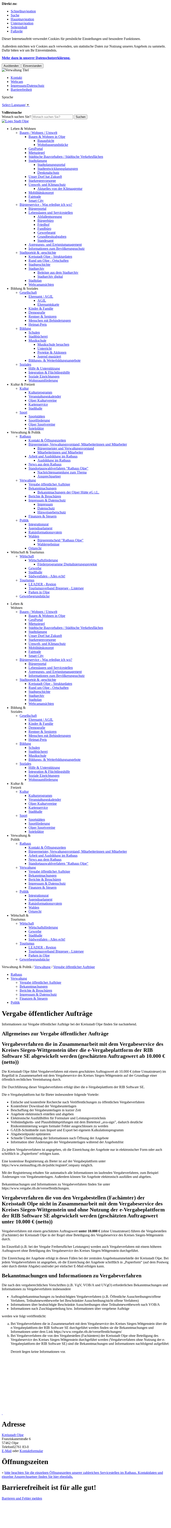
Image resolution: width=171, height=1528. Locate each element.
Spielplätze (36, 428)
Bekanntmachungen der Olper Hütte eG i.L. (68, 492)
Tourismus (27, 580)
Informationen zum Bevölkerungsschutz (56, 248)
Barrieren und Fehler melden (22, 1498)
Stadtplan (35, 280)
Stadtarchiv (36, 268)
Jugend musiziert (49, 356)
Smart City (36, 200)
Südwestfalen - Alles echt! (46, 576)
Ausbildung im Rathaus (54, 460)
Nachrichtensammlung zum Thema (62, 472)
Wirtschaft (27, 556)
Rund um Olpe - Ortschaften (48, 260)
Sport (23, 412)
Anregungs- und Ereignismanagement (55, 244)
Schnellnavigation (23, 11)
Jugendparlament (40, 528)
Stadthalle (35, 408)
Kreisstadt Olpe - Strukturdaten (50, 256)
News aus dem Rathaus (44, 464)
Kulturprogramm (40, 392)
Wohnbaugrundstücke (52, 145)
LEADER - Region (42, 584)
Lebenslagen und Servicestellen (50, 212)
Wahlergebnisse (48, 544)
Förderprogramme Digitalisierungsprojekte (67, 564)
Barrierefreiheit (21, 89)
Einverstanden (32, 65)
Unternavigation (22, 23)
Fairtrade (34, 196)
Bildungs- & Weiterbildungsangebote (54, 360)
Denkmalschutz (48, 172)
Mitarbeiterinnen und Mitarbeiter (60, 452)
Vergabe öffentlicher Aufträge (49, 484)
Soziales (25, 364)
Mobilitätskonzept (41, 192)
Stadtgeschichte (39, 264)
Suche (15, 15)
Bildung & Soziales (24, 288)
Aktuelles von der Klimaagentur (59, 188)
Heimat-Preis (37, 324)
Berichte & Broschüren (44, 496)
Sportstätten (36, 416)
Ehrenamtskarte (48, 304)
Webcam (17, 81)
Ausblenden (11, 65)
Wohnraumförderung (43, 380)
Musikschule (37, 340)
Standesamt (45, 240)
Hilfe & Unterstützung (44, 368)
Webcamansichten (41, 284)
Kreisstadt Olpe (13, 1435)
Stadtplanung (37, 161)
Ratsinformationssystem (45, 532)
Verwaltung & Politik (26, 432)
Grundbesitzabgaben (51, 236)
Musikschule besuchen (53, 344)
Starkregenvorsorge (42, 180)
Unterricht (44, 348)
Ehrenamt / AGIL (40, 296)
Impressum (45, 504)
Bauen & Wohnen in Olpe (46, 137)
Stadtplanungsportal (51, 164)
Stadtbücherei (38, 336)
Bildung (25, 328)
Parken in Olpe (39, 592)
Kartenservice (38, 404)
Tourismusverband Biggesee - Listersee (56, 588)
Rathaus (25, 436)
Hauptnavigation (22, 19)
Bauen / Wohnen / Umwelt (38, 133)
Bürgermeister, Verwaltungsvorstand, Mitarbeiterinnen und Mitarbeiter (77, 444)
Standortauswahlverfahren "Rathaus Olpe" (58, 468)
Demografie (36, 312)
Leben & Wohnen (23, 129)
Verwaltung (28, 480)
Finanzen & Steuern (42, 516)
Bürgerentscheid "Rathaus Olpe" (60, 540)
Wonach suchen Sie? (16, 117)
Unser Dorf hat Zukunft (45, 176)
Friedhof (43, 224)
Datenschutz (46, 508)
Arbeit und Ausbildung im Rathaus (52, 456)
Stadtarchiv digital (50, 276)
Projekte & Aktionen (51, 352)
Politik (24, 520)
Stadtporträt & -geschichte (38, 252)
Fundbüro (44, 228)
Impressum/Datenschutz (27, 85)
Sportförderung (39, 420)
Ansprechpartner (49, 476)
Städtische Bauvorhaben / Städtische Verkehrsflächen (65, 157)
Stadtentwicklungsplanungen (57, 168)
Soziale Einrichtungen (43, 376)
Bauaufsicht (45, 141)
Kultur (24, 388)
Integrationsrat (38, 524)
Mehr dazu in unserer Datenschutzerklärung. (36, 58)
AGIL (41, 300)
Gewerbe (34, 568)
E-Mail (7, 1451)
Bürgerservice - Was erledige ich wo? (46, 204)
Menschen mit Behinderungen (49, 320)
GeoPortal (35, 149)
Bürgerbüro (45, 220)
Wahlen (33, 536)
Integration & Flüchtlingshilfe (49, 372)
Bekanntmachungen (42, 488)
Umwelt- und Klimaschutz (47, 184)
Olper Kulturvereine (42, 400)
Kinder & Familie (40, 308)
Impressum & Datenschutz (47, 500)
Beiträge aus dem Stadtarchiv (57, 272)
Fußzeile (17, 31)
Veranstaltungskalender (44, 396)
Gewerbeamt (46, 232)
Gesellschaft (28, 292)
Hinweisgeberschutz (51, 512)
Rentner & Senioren (42, 316)
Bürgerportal (37, 208)
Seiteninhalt (19, 27)
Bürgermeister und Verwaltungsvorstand (65, 448)
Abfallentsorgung (49, 216)
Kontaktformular (31, 1451)
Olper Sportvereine (41, 424)
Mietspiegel (36, 153)
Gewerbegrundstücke (35, 596)
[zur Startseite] (15, 121)
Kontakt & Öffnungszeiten (47, 440)
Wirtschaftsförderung (43, 560)
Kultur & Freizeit (23, 384)
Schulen (34, 332)
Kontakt (16, 77)
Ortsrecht (34, 548)
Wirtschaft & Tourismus (27, 552)
